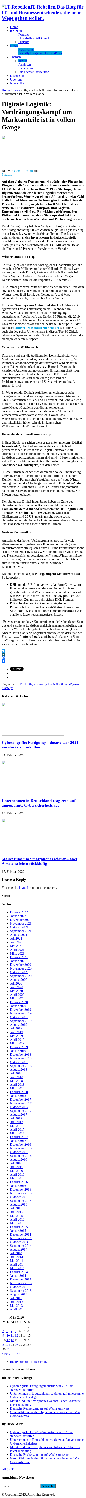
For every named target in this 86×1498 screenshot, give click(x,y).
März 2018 (17, 1088)
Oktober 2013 (19, 1287)
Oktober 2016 (19, 1152)
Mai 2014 (16, 1260)
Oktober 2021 (19, 927)
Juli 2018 (16, 1073)
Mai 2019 (16, 1036)
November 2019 (21, 1013)
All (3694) (8, 1469)
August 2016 (18, 1159)
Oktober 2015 (19, 1197)
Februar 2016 (19, 1182)
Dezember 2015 (20, 1189)
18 (12, 1340)
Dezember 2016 (20, 1144)
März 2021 (17, 953)
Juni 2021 (16, 942)
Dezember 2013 (20, 1279)
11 (12, 1335)
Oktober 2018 (19, 1062)
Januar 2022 (18, 916)
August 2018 (18, 1069)
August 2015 (18, 1204)
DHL (23, 684)
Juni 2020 (16, 987)
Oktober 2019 (19, 1017)
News (14, 45)
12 (16, 1335)
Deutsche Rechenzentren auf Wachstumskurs (39, 1408)
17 (8, 1340)
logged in (25, 887)
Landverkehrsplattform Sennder (36, 327)
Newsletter (17, 83)
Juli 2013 (16, 1298)
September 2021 (21, 931)
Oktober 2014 (19, 1242)
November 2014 (21, 1238)
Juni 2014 (16, 1257)
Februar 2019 (19, 1047)
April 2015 (17, 1219)
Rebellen (16, 30)
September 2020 (21, 976)
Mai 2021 (16, 946)
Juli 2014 (16, 1253)
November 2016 (21, 1148)
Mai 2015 (16, 1215)
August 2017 (18, 1114)
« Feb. (6, 1353)
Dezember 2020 (20, 964)
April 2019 (17, 1039)
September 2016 (21, 1155)
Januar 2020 (18, 1006)
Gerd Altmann (23, 171)
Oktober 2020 (19, 972)
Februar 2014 (19, 1272)
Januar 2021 (18, 961)
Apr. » (16, 1353)
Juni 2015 (16, 1212)
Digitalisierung (37, 684)
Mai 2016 (16, 1170)
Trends (22, 60)
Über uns (16, 79)
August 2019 (18, 1024)
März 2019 (17, 1043)
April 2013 (17, 1309)
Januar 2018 (18, 1096)
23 (4, 1344)
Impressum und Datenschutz (28, 1362)
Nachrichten (26, 49)
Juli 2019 (16, 1028)
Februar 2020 (19, 1002)
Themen (15, 57)
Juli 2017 (16, 1118)
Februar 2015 (19, 1227)
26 (16, 1344)
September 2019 (21, 1021)
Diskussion (17, 75)
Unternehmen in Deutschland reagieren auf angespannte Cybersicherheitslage (38, 802)
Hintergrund (26, 68)
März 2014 (17, 1268)
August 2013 (18, 1294)
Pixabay (7, 174)
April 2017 (17, 1129)
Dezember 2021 (20, 919)
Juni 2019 (16, 1032)
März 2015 (17, 1223)
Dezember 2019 (20, 1009)
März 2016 (17, 1178)
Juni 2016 (16, 1167)
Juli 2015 (16, 1208)
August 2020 (18, 979)
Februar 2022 (19, 912)
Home (14, 27)
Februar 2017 (19, 1137)
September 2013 (21, 1290)
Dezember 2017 (20, 1099)
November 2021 (21, 923)
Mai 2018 (16, 1081)
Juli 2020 (16, 983)
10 (8, 1335)
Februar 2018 (19, 1092)
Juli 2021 (16, 938)
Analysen (24, 64)
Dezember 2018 (20, 1054)
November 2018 (21, 1058)
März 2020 (17, 998)
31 (8, 1349)
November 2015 (21, 1193)
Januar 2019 (18, 1051)
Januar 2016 (18, 1185)
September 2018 (21, 1066)
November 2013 (21, 1283)
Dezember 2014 (20, 1234)
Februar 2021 (19, 957)
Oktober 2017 (19, 1107)
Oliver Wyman (69, 684)
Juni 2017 (16, 1122)
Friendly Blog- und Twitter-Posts (40, 53)
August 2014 (18, 1249)
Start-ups (7, 688)
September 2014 (21, 1245)
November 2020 (21, 968)
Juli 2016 (16, 1163)
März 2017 (17, 1133)
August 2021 (18, 934)
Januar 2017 (18, 1140)
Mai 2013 (16, 1305)
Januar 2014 (18, 1275)
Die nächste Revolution (33, 72)
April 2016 (17, 1174)
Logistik (53, 684)
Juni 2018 (16, 1077)
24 (8, 1344)
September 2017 (21, 1111)
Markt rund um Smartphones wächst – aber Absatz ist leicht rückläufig (39, 861)
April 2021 (17, 949)
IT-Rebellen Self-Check (34, 38)
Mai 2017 (16, 1126)
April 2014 (17, 1264)
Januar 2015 (18, 1230)
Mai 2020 (16, 991)
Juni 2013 (16, 1302)
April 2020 (17, 994)
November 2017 (21, 1103)
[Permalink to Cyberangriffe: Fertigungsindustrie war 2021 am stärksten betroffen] (33, 734)
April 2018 (17, 1084)
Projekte (23, 42)
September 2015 (21, 1200)
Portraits (23, 34)
